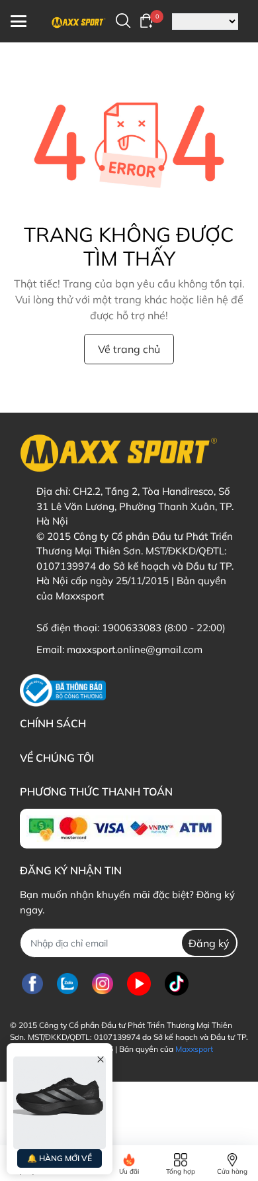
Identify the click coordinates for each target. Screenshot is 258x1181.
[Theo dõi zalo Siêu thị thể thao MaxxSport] (67, 983)
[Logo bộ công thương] (63, 690)
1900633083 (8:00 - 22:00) (164, 627)
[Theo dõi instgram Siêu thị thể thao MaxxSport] (102, 983)
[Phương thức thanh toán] (121, 828)
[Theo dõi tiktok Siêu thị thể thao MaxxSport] (177, 983)
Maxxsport (194, 1049)
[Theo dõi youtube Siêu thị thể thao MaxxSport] (139, 983)
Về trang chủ (129, 349)
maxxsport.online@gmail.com (134, 649)
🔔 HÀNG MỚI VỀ (59, 1158)
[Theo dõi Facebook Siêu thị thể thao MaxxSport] (32, 983)
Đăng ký (209, 943)
